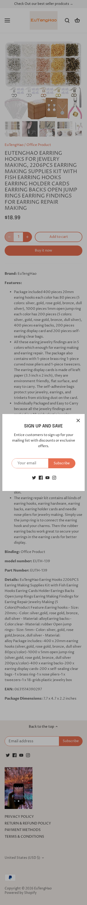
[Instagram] (54, 477)
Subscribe (62, 463)
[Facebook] (41, 477)
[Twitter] (34, 477)
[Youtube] (47, 477)
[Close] (78, 420)
